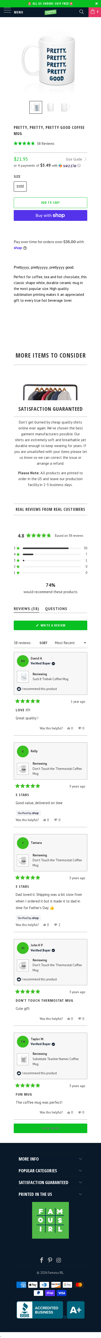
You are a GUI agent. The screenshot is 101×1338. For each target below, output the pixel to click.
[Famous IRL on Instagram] (59, 1260)
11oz (20, 186)
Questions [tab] (56, 610)
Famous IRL (55, 1273)
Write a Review (60, 626)
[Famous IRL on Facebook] (41, 1260)
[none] (35, 107)
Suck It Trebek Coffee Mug (50, 679)
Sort (43, 643)
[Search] (81, 11)
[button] (50, 143)
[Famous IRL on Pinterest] (50, 1260)
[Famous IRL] (50, 12)
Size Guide (74, 159)
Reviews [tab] (26, 610)
